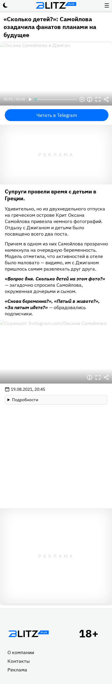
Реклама (17, 670)
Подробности (25, 399)
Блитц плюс (56, 5)
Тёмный (5, 5)
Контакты (18, 661)
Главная (28, 633)
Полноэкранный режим (98, 99)
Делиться (106, 99)
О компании (20, 652)
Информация (89, 99)
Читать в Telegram (56, 115)
